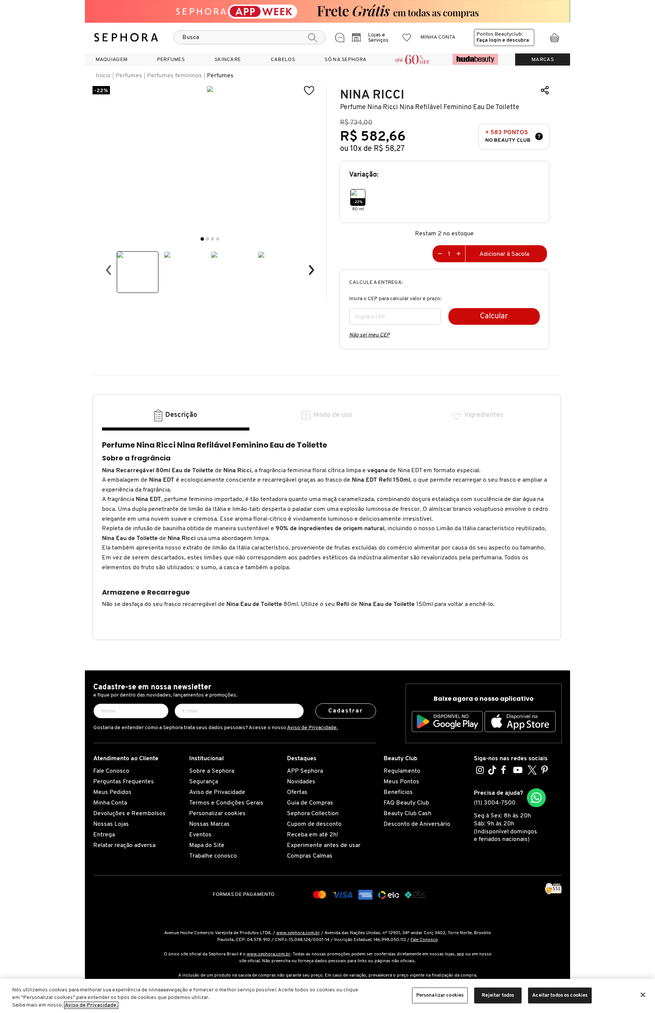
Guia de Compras (310, 803)
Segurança (203, 782)
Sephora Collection (312, 814)
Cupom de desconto (314, 824)
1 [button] (202, 239)
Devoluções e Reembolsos (129, 814)
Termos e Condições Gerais (226, 803)
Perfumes (129, 76)
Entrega (104, 835)
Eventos (200, 835)
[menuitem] (111, 59)
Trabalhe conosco (213, 856)
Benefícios (398, 792)
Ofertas (297, 792)
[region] (327, 996)
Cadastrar (346, 711)
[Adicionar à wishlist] (309, 91)
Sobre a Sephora (211, 771)
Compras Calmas (309, 856)
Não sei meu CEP (369, 335)
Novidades (301, 782)
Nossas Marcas (209, 824)
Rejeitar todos (498, 995)
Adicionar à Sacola (504, 254)
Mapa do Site (206, 845)
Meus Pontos (401, 782)
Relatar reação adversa (124, 845)
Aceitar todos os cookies (560, 995)
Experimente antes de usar (323, 845)
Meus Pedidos (112, 792)
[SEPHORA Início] (126, 37)
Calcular (494, 316)
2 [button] (207, 239)
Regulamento (402, 771)
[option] (137, 272)
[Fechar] (643, 994)
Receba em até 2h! (312, 835)
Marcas (542, 60)
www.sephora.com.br (298, 933)
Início (103, 76)
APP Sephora (305, 771)
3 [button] (212, 239)
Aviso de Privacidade (217, 792)
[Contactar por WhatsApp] (536, 797)
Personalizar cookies (217, 814)
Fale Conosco (111, 771)
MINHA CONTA (438, 37)
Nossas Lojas (111, 824)
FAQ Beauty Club (406, 803)
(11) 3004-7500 (495, 803)
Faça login (488, 40)
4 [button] (217, 239)
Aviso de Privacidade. (312, 728)
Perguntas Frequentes (123, 782)
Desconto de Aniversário (417, 824)
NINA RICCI (372, 94)
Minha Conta (110, 803)
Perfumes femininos (174, 76)
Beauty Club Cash (407, 814)
